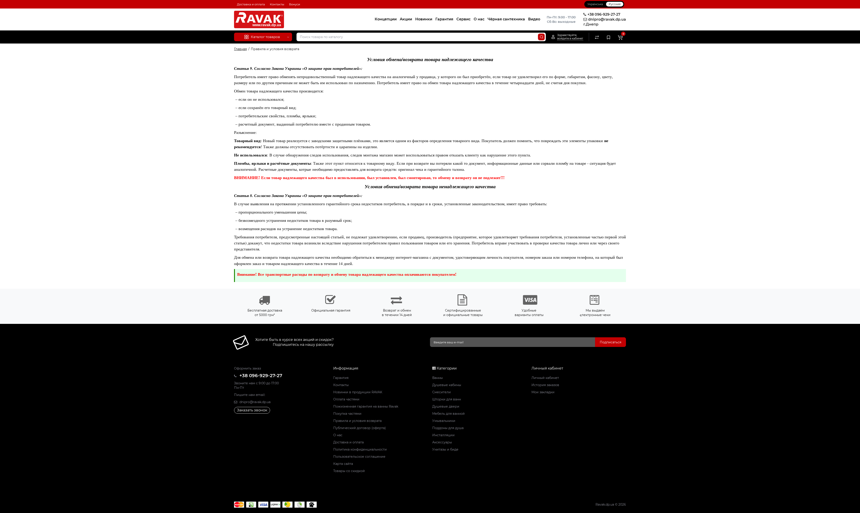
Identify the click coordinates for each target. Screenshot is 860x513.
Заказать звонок (252, 410)
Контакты (277, 4)
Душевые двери (445, 406)
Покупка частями (347, 414)
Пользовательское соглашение (359, 457)
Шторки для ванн (446, 399)
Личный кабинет (545, 378)
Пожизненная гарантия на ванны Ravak (365, 406)
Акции (406, 19)
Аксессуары (442, 442)
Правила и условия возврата (357, 421)
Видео (534, 19)
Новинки (423, 19)
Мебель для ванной (448, 414)
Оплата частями (346, 399)
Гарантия (444, 19)
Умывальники (443, 421)
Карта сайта (343, 464)
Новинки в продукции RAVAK (357, 392)
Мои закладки (543, 392)
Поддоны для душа (448, 428)
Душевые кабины (446, 385)
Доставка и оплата (251, 4)
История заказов (545, 385)
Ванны (437, 378)
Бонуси (294, 4)
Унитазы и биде (445, 449)
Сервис (463, 19)
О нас (479, 19)
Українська (595, 4)
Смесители (441, 392)
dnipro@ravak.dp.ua (255, 402)
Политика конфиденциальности (360, 449)
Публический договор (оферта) (359, 428)
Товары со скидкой (349, 471)
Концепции (386, 19)
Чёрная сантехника (506, 19)
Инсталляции (443, 435)
